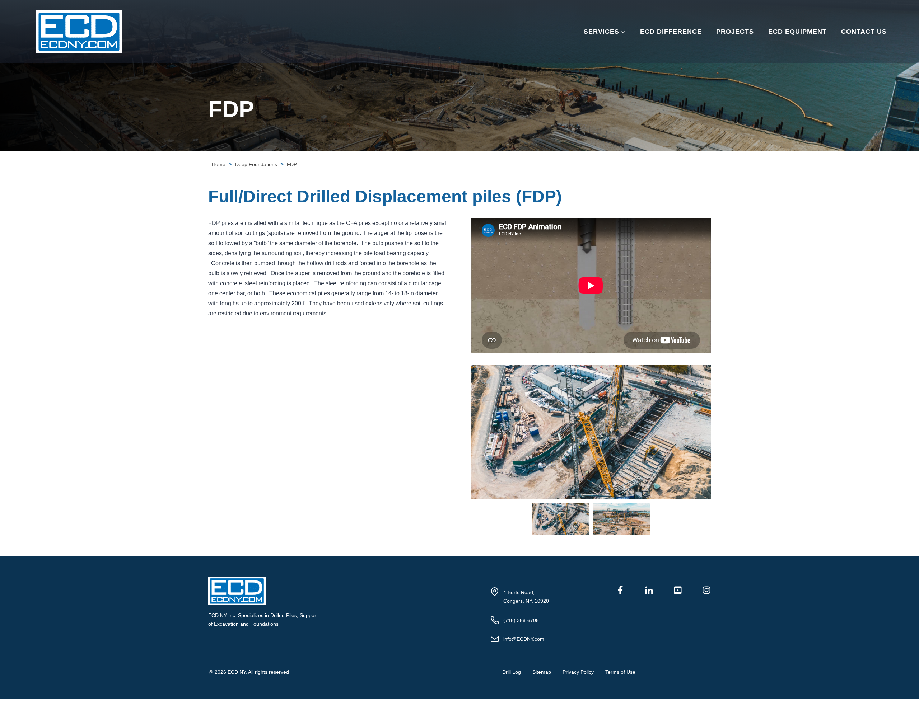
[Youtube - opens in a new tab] (677, 590)
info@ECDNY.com (523, 639)
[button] (560, 519)
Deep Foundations (256, 164)
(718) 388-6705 (521, 620)
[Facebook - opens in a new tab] (620, 590)
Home (218, 164)
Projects (735, 31)
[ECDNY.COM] (343, 591)
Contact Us (864, 31)
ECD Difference (671, 31)
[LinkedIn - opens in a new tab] (649, 590)
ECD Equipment (797, 31)
